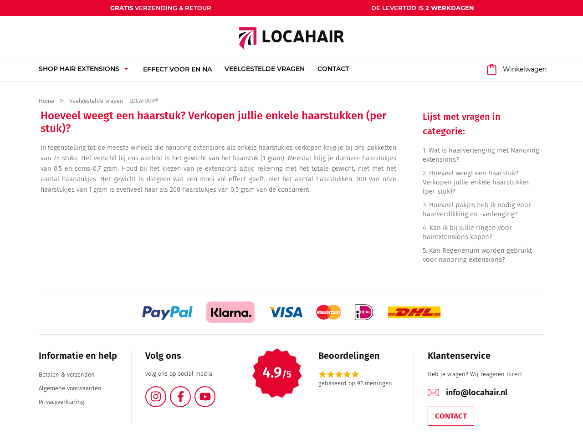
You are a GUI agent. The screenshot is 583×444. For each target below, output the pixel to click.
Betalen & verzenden (67, 374)
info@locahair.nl (476, 393)
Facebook (190, 391)
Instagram (165, 391)
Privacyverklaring (61, 401)
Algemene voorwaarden (70, 388)
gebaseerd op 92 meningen (355, 383)
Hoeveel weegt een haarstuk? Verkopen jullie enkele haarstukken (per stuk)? (476, 182)
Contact (451, 416)
